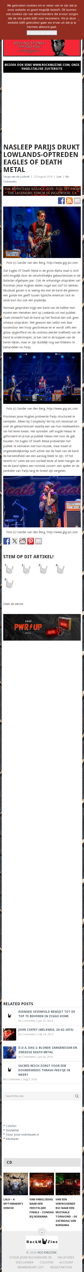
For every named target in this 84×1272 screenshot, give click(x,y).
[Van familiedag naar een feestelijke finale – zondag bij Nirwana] (42, 1184)
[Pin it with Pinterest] (30, 541)
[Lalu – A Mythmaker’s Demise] (15, 1184)
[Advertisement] (42, 106)
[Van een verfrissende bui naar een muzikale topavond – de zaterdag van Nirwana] (68, 1184)
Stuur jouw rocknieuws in (22, 1134)
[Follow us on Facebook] (61, 200)
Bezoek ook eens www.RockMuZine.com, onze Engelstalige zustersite (42, 66)
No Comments (27, 1020)
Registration (61, 1267)
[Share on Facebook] (6, 541)
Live (59, 176)
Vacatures (12, 1139)
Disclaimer (12, 1130)
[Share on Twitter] (14, 541)
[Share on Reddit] (22, 541)
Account (66, 1262)
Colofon (11, 1126)
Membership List (30, 1267)
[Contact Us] (77, 200)
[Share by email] (38, 541)
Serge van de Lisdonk (16, 176)
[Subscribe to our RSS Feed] (69, 200)
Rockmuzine (47, 1252)
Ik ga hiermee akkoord (42, 33)
